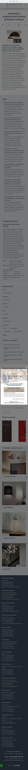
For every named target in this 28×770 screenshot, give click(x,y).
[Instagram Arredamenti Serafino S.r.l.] (14, 1)
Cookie (11, 756)
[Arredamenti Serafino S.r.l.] (14, 5)
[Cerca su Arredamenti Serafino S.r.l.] (2, 5)
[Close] (26, 367)
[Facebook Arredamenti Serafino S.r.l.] (10, 1)
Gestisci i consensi (18, 756)
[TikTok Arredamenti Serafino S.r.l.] (17, 1)
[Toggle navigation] (26, 5)
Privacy (6, 756)
